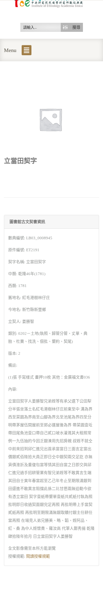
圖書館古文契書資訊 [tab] (27, 222)
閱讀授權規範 (38, 556)
